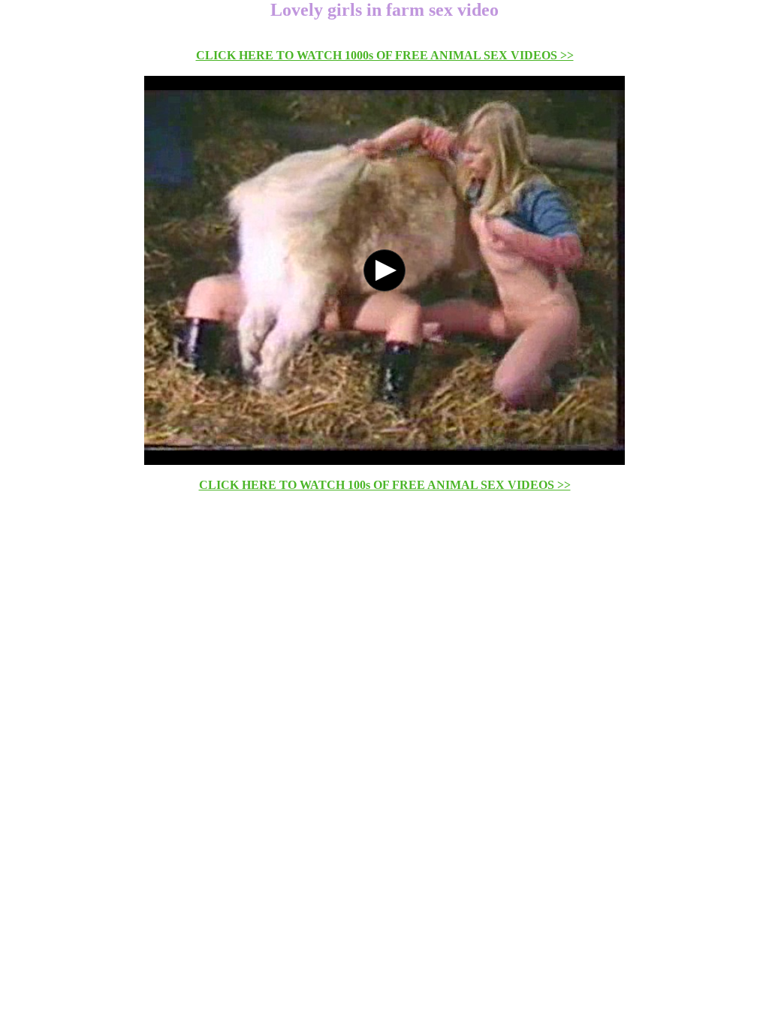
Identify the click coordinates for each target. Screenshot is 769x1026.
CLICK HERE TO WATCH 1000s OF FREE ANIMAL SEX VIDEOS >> (385, 55)
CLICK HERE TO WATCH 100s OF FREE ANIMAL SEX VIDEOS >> (385, 484)
